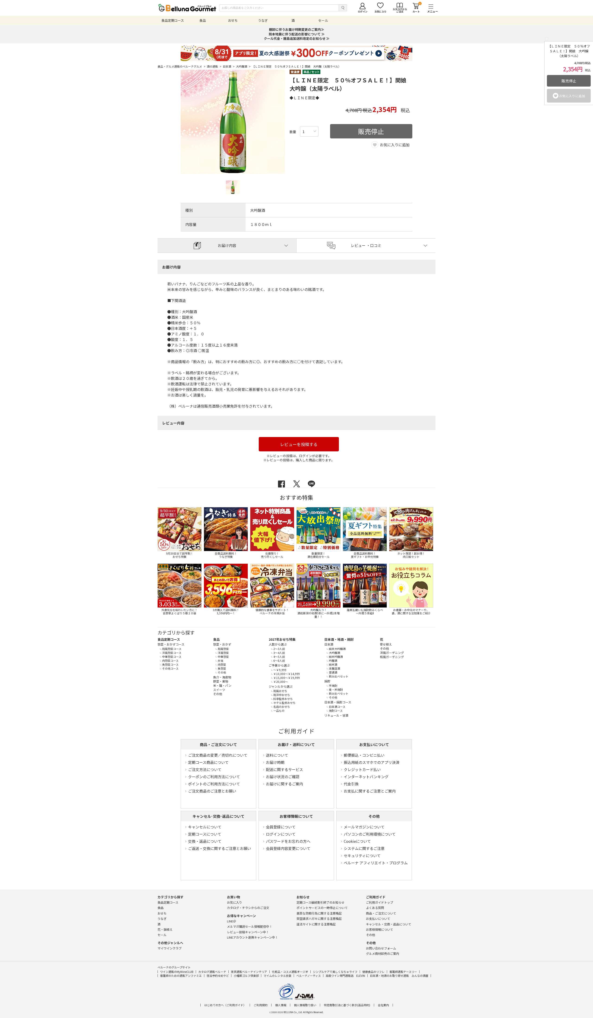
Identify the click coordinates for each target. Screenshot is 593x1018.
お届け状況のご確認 (282, 776)
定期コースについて (204, 834)
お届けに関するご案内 (284, 784)
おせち (162, 913)
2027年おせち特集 (282, 639)
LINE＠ (231, 921)
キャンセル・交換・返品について (388, 924)
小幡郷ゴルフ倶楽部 (246, 975)
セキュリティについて (362, 855)
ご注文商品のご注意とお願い (212, 791)
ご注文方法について (204, 769)
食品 (216, 639)
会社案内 (383, 1005)
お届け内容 (227, 245)
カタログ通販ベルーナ (212, 972)
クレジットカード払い (362, 769)
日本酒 (229, 66)
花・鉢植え (165, 929)
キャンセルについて (204, 827)
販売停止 (568, 81)
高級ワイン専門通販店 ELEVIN (345, 975)
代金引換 (351, 784)
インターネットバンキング (366, 776)
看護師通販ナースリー (403, 972)
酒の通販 (214, 66)
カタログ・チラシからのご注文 (248, 908)
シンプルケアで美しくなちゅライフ (335, 972)
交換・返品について (204, 841)
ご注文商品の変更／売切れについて (217, 755)
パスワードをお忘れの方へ (288, 841)
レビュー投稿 (248, 932)
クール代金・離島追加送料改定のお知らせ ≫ (296, 38)
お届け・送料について (296, 744)
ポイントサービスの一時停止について (322, 908)
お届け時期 (275, 762)
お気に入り (234, 902)
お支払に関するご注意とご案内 (370, 791)
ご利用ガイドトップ (379, 902)
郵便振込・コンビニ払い (364, 755)
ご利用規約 (261, 1005)
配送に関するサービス (284, 769)
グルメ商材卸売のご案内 (382, 953)
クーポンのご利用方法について (214, 776)
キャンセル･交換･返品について (218, 816)
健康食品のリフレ (373, 972)
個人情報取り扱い (305, 1005)
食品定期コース (169, 639)
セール (162, 935)
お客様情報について (296, 816)
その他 (374, 816)
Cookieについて (357, 841)
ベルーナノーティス (308, 975)
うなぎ (162, 918)
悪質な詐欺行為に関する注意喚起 (319, 913)
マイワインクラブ (170, 948)
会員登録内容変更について (288, 848)
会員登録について (281, 827)
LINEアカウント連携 (252, 937)
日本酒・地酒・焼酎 (338, 639)
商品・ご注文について (218, 744)
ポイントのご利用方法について (214, 784)
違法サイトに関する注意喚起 (316, 924)
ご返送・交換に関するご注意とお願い (219, 848)
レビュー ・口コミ (366, 245)
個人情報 (280, 1005)
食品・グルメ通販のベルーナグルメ (181, 66)
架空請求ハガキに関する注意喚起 (319, 918)
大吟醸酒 (243, 66)
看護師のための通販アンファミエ (181, 975)
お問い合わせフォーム (381, 948)
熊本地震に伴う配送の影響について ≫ (297, 34)
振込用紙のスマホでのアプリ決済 (371, 762)
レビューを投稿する (299, 444)
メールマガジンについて (364, 827)
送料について (277, 755)
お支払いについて (374, 744)
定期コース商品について (208, 762)
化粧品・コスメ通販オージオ (290, 972)
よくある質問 (375, 908)
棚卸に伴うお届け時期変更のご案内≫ (296, 29)
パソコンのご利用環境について (370, 834)
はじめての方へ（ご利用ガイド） (225, 1005)
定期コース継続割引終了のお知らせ (320, 902)
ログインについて (281, 834)
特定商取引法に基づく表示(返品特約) (347, 1005)
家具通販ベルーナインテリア (249, 972)
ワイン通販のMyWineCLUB (176, 972)
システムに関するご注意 (364, 848)
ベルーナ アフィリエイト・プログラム (376, 862)
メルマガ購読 (249, 926)
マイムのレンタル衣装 (277, 975)
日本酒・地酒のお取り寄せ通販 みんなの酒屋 (399, 975)
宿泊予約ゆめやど (218, 975)
